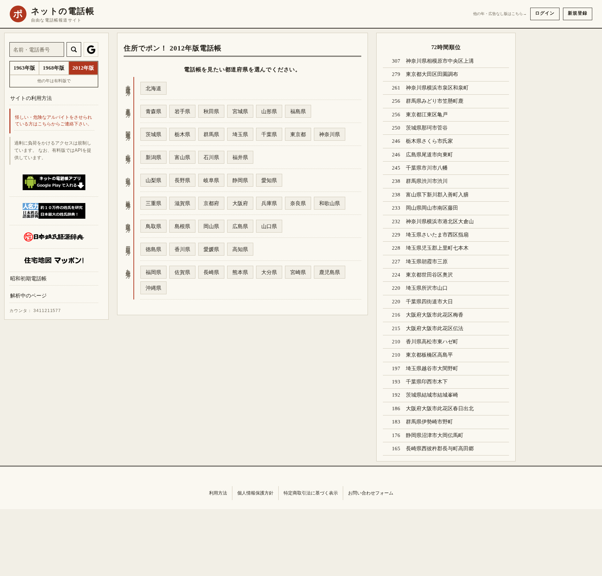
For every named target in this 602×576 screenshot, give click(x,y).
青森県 (153, 111)
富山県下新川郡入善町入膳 (437, 194)
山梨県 (153, 180)
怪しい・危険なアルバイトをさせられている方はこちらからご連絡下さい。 (53, 121)
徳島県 (153, 249)
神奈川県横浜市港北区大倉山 (440, 221)
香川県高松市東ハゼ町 (432, 341)
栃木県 (182, 134)
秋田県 (211, 111)
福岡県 (153, 272)
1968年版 (53, 68)
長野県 (182, 180)
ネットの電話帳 (62, 11)
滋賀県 (182, 203)
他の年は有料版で (54, 80)
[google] (91, 49)
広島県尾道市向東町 (429, 154)
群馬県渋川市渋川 (427, 181)
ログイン (545, 13)
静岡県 (240, 180)
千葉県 (269, 134)
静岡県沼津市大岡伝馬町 (434, 435)
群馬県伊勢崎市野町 (429, 422)
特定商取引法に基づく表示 (311, 493)
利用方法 (218, 493)
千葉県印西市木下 (427, 381)
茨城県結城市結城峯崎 (432, 395)
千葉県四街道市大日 (429, 301)
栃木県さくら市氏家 (429, 141)
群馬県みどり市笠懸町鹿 (434, 101)
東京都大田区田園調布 (432, 74)
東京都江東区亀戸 (427, 114)
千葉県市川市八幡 (427, 168)
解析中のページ (28, 296)
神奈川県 (329, 134)
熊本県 (240, 272)
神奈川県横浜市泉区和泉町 (437, 88)
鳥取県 (153, 226)
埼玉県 (240, 134)
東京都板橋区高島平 (429, 355)
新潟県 (153, 157)
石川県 (211, 157)
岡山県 (211, 226)
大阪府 (240, 203)
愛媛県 (211, 249)
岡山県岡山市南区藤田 (432, 208)
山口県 (269, 226)
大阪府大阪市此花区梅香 (434, 315)
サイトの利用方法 (31, 98)
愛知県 (269, 180)
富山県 (182, 157)
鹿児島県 (329, 272)
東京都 (298, 134)
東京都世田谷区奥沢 (429, 275)
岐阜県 (211, 180)
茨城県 (153, 134)
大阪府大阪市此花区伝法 (434, 328)
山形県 (269, 111)
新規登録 (577, 13)
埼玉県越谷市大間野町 (432, 368)
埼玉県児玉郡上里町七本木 (437, 248)
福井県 (240, 157)
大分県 (269, 272)
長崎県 (211, 272)
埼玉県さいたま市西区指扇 (437, 235)
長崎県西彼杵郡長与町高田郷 (440, 448)
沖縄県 (153, 288)
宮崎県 (298, 272)
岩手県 (182, 111)
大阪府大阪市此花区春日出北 (440, 408)
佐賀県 (182, 272)
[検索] (74, 49)
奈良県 (298, 203)
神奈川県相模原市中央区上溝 (440, 61)
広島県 (240, 226)
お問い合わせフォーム (370, 493)
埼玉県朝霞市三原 (427, 261)
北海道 (153, 88)
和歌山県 (329, 203)
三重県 (153, 203)
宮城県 (240, 111)
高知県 (240, 249)
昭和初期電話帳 (28, 278)
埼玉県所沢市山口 (427, 288)
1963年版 (24, 68)
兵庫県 (269, 203)
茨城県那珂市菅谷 (427, 128)
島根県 (182, 226)
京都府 (211, 203)
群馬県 (211, 134)
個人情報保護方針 (255, 493)
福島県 (298, 111)
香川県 (182, 249)
